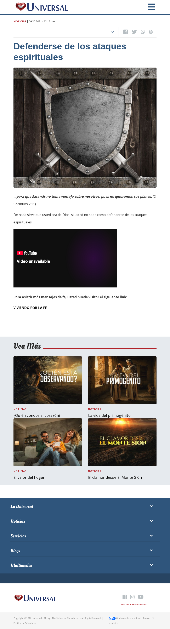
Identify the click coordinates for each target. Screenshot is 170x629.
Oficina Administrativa (134, 604)
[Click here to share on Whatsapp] (143, 31)
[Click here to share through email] (112, 32)
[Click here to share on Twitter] (134, 32)
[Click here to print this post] (151, 32)
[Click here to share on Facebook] (125, 32)
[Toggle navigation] (149, 6)
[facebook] (125, 597)
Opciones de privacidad (128, 618)
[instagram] (132, 597)
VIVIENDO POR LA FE (30, 307)
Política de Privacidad (24, 623)
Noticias (19, 21)
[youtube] (140, 597)
